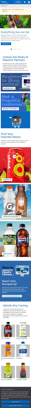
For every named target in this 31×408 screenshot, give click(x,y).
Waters (18, 358)
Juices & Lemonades (7, 358)
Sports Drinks (6, 379)
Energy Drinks (21, 338)
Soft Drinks (5, 338)
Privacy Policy (5, 398)
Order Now (5, 43)
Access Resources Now (11, 296)
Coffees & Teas (21, 379)
